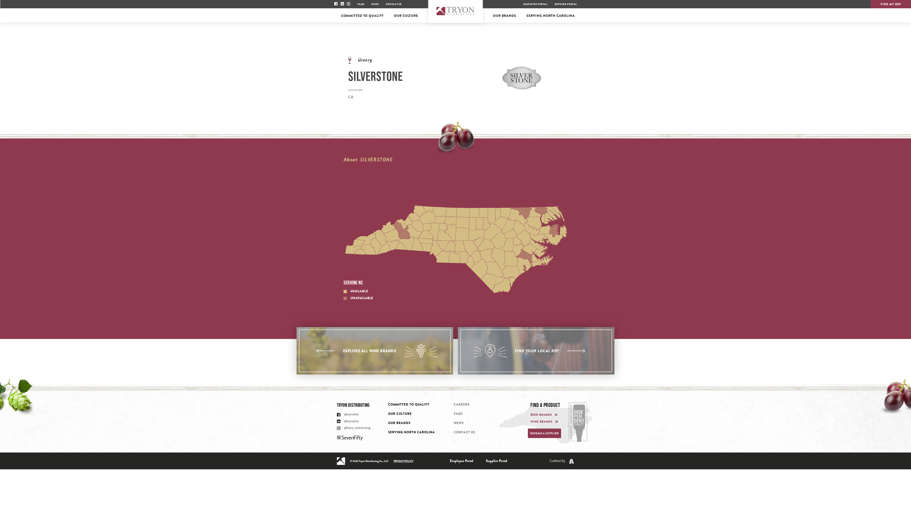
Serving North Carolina (411, 432)
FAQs (361, 4)
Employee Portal (535, 4)
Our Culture (400, 413)
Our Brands (399, 423)
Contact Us (394, 4)
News (374, 4)
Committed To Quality (408, 404)
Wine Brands (541, 421)
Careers (461, 404)
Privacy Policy (403, 461)
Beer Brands (541, 414)
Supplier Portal (566, 4)
